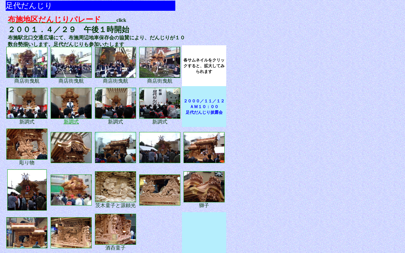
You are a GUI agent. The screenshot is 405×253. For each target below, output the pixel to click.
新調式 (71, 121)
